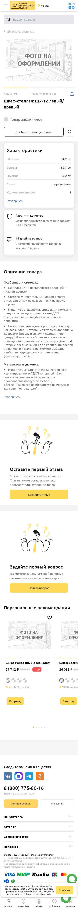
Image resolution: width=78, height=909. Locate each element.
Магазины (57, 803)
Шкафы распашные (20, 31)
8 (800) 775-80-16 (24, 788)
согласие (15, 893)
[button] (6, 6)
